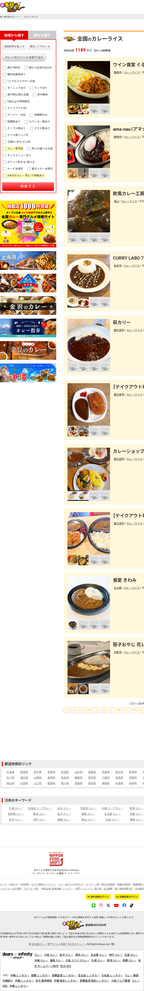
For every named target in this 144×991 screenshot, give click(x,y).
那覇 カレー (129, 960)
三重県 (106, 777)
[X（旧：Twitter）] (108, 905)
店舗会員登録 (123, 884)
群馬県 (133, 772)
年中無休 (42, 94)
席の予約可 (13, 67)
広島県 (24, 783)
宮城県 (51, 772)
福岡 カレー (136, 819)
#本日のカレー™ (12, 17)
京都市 (118, 652)
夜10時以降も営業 (18, 94)
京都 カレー (136, 814)
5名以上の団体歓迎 (18, 101)
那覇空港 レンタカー (64, 975)
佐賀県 (119, 783)
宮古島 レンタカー (89, 975)
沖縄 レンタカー (19, 975)
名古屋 (118, 587)
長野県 (51, 777)
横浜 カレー (82, 954)
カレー (38, 954)
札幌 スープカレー (112, 808)
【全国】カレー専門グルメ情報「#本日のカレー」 (59, 944)
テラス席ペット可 (17, 135)
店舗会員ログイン (128, 896)
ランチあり (40, 87)
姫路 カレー (64, 819)
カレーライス (31, 17)
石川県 (10, 777)
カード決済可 (15, 168)
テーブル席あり (16, 128)
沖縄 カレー (41, 960)
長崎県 (133, 783)
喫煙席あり (13, 121)
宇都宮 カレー (88, 808)
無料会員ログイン (100, 896)
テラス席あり (42, 128)
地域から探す (14, 35)
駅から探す (42, 35)
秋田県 (65, 772)
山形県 (78, 772)
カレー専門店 (15, 148)
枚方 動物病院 (44, 980)
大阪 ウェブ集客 (120, 980)
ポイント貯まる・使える (21, 162)
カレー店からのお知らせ (70, 884)
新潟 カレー (40, 814)
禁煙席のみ (40, 114)
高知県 (92, 783)
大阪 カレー (51, 954)
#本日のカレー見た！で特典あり (25, 175)
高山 (116, 201)
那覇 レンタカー (40, 975)
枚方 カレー (16, 819)
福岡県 (106, 783)
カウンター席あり (39, 121)
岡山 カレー (88, 819)
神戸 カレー (40, 819)
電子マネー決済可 (42, 168)
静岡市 (118, 72)
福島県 (92, 772)
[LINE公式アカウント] (93, 905)
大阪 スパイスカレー (77, 960)
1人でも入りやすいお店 (21, 81)
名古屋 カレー (112, 814)
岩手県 (38, 772)
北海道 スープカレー (40, 808)
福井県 (24, 777)
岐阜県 (65, 777)
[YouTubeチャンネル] (116, 905)
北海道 (10, 772)
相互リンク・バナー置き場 (88, 888)
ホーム (3, 884)
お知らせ (13, 884)
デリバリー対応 (16, 114)
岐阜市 (118, 265)
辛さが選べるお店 (42, 148)
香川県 (65, 783)
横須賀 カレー (16, 814)
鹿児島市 (119, 330)
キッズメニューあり (19, 155)
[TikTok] (131, 905)
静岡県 (78, 777)
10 (134, 710)
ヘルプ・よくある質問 (10, 888)
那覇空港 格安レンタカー (94, 980)
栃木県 (119, 772)
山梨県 (38, 777)
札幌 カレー (16, 808)
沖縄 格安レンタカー (66, 980)
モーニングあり (16, 87)
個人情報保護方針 (124, 888)
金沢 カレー (64, 814)
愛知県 (92, 777)
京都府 (133, 777)
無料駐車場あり (16, 74)
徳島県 (51, 783)
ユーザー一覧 (92, 884)
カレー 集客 (132, 975)
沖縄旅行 (7, 980)
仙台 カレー (64, 808)
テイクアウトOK (16, 108)
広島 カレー (112, 819)
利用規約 (24, 884)
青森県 (24, 772)
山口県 (38, 783)
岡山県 (10, 783)
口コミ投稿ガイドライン (44, 884)
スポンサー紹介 (31, 888)
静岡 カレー (88, 814)
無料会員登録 (108, 884)
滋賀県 (119, 777)
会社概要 (108, 888)
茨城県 (106, 772)
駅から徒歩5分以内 (40, 67)
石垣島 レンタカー (112, 975)
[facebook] (124, 905)
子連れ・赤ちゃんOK (18, 141)
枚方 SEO (65, 966)
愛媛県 (78, 783)
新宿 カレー (136, 808)
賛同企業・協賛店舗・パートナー (57, 888)
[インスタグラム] (101, 905)
